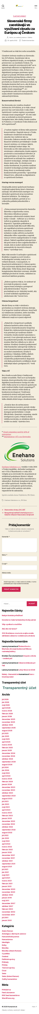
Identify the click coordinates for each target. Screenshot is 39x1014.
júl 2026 (5, 699)
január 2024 (7, 784)
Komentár (6, 537)
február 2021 (7, 884)
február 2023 (7, 816)
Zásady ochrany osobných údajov (13, 1010)
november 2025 (8, 722)
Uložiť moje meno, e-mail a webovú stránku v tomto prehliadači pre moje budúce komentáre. (20, 582)
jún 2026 (5, 702)
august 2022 (7, 833)
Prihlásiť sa (6, 990)
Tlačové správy (19, 16)
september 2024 (9, 762)
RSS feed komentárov (11, 995)
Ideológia (6, 942)
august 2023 (7, 799)
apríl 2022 (6, 844)
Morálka (5, 948)
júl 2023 (5, 801)
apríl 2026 (6, 708)
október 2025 (7, 725)
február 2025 (7, 748)
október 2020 (7, 895)
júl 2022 (5, 835)
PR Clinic (24, 500)
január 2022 (7, 852)
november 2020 (8, 892)
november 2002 (8, 912)
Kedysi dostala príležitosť (12, 615)
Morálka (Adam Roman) (11, 951)
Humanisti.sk (12, 1007)
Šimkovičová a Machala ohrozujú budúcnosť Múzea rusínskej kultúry (16, 648)
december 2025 (8, 719)
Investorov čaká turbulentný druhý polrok (19, 620)
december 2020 (8, 889)
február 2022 (7, 850)
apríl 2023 (6, 810)
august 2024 (7, 765)
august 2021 (7, 867)
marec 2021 (7, 881)
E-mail (4, 564)
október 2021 (7, 861)
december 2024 (8, 753)
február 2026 (7, 714)
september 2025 (9, 728)
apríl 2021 (6, 878)
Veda (4, 973)
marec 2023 (7, 813)
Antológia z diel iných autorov (14, 934)
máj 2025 (6, 739)
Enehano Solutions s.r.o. (11, 467)
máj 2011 (5, 901)
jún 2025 (5, 736)
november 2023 (8, 790)
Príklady (5, 962)
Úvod (4, 971)
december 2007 (8, 903)
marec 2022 (7, 847)
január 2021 (7, 886)
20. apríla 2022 (12, 40)
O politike (6, 954)
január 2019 (7, 898)
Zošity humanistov (9, 979)
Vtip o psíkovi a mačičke (12, 624)
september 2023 (9, 796)
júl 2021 (5, 869)
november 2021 (8, 858)
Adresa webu (6, 573)
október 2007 (7, 906)
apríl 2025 (6, 742)
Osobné (5, 956)
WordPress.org (8, 998)
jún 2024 (5, 770)
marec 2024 (7, 779)
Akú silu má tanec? (9, 629)
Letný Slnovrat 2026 (26, 670)
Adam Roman (7, 931)
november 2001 (8, 915)
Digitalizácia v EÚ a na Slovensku (17, 437)
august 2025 (7, 731)
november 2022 (8, 824)
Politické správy (8, 959)
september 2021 (8, 864)
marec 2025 (7, 745)
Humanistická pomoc (10, 937)
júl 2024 (5, 767)
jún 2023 (5, 804)
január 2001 (7, 920)
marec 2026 (7, 711)
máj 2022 (6, 841)
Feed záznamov (8, 993)
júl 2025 (5, 733)
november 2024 (8, 756)
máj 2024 (6, 773)
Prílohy (5, 965)
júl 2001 (5, 918)
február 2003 (7, 909)
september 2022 (9, 830)
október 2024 (7, 759)
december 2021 (8, 855)
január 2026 (7, 716)
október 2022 (7, 827)
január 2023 (7, 818)
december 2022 (8, 821)
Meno (4, 555)
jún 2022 (5, 838)
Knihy (4, 945)
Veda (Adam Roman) (10, 976)
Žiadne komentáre (28, 40)
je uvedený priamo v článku (23, 37)
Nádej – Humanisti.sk (10, 674)
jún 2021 (5, 872)
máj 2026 (6, 705)
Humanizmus (7, 939)
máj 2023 (6, 807)
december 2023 (8, 787)
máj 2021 (5, 875)
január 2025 (7, 750)
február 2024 (7, 782)
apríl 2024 (6, 776)
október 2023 (7, 793)
